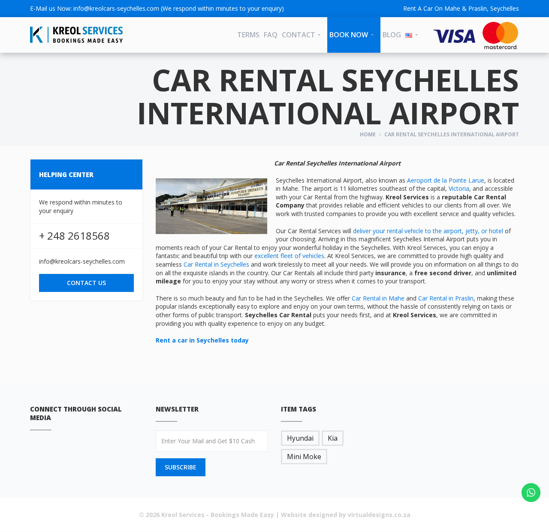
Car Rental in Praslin (446, 298)
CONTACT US (86, 283)
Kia (333, 438)
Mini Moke (304, 456)
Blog (392, 34)
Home (368, 134)
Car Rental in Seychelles (216, 264)
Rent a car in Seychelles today (202, 340)
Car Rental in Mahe (378, 298)
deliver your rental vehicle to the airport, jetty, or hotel (428, 231)
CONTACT (298, 34)
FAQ (271, 34)
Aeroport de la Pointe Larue (445, 180)
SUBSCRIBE (180, 467)
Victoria (459, 188)
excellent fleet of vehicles (289, 256)
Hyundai (300, 438)
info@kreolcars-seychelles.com (116, 8)
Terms (248, 34)
